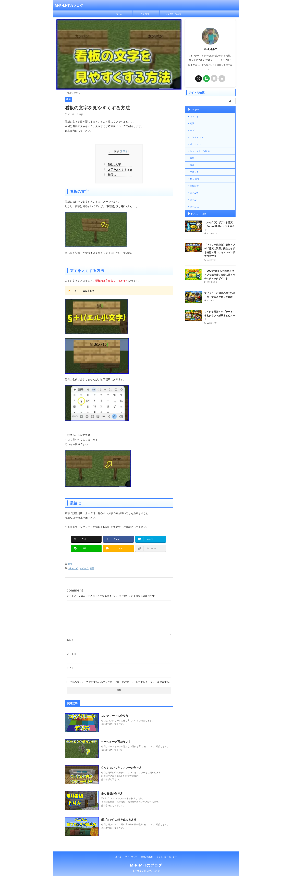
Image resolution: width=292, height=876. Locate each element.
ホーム (119, 14)
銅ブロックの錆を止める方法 (118, 819)
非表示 (124, 151)
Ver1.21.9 (194, 206)
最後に (111, 174)
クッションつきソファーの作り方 (121, 767)
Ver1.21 (193, 199)
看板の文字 (113, 164)
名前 (70, 639)
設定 (192, 158)
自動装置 (194, 185)
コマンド (194, 116)
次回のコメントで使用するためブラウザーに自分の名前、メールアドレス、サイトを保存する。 (120, 682)
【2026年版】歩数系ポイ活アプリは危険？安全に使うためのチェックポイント (219, 274)
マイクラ (84, 568)
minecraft (73, 568)
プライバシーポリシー (166, 857)
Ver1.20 (194, 192)
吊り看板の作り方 (112, 793)
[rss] (206, 78)
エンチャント (196, 137)
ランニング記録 (173, 14)
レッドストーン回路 (200, 151)
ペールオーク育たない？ (116, 741)
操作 (192, 165)
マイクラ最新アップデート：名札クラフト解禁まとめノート (219, 315)
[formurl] (214, 78)
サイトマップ (131, 857)
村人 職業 (194, 179)
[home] (221, 78)
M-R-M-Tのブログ (69, 6)
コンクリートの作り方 (114, 715)
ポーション (195, 144)
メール (71, 653)
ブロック (194, 172)
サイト (70, 667)
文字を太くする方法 (119, 169)
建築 (70, 563)
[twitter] (198, 78)
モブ (192, 130)
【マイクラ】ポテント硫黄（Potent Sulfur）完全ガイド (219, 226)
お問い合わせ (147, 857)
